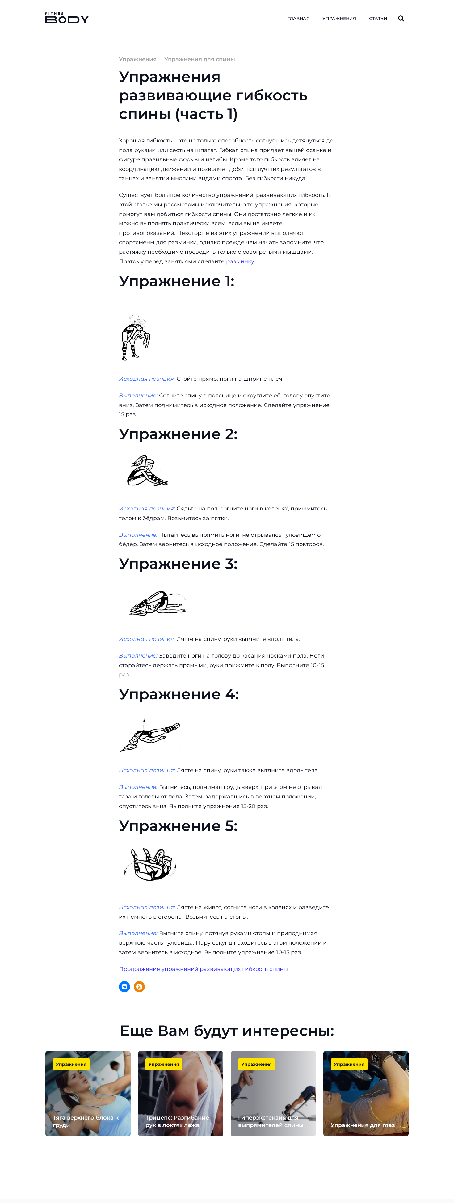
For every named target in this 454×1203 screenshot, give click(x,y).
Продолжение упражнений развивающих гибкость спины (203, 969)
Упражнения (138, 59)
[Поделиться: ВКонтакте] (124, 986)
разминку (240, 261)
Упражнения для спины (199, 59)
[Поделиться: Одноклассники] (139, 986)
